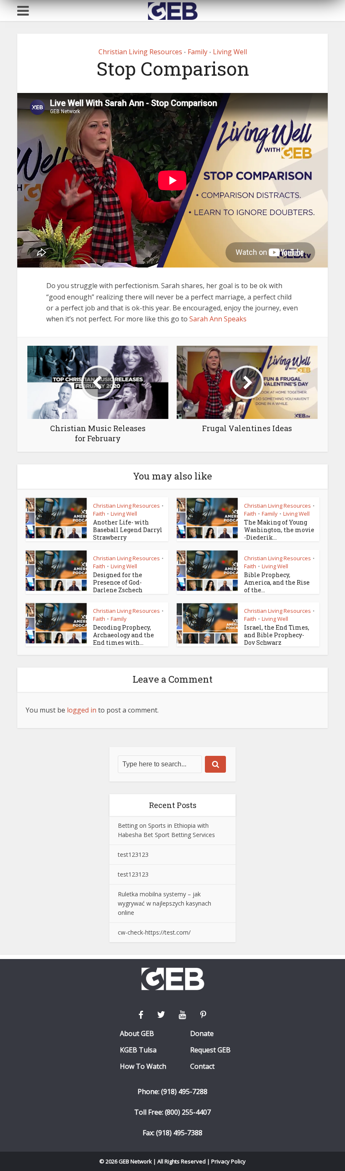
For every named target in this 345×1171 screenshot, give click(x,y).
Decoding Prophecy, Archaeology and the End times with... (123, 634)
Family (197, 51)
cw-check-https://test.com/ (154, 932)
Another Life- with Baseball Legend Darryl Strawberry (127, 529)
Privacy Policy (228, 1161)
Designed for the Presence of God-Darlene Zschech (118, 582)
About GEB (137, 1034)
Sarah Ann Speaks (218, 318)
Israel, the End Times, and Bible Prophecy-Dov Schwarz (276, 634)
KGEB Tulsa (138, 1050)
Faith (99, 513)
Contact (202, 1066)
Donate (202, 1034)
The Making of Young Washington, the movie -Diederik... (279, 529)
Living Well (230, 51)
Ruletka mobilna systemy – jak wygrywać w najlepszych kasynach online (164, 903)
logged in (81, 710)
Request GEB (210, 1050)
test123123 (133, 854)
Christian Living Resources (140, 51)
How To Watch (143, 1066)
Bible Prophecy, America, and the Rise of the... (277, 582)
